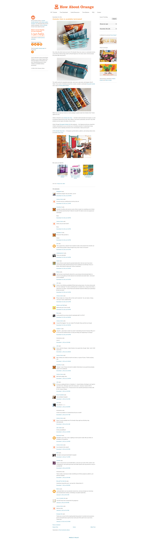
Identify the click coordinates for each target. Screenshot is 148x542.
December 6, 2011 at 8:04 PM (63, 468)
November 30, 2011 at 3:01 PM (63, 249)
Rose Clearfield (60, 394)
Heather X (58, 328)
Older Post (93, 527)
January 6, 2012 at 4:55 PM (62, 502)
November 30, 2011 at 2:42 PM (63, 229)
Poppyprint (58, 191)
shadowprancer (60, 253)
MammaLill (59, 435)
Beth (57, 452)
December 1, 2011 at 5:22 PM (63, 399)
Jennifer (58, 460)
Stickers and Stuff (60, 305)
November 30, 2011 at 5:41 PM (63, 301)
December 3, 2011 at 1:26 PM (63, 441)
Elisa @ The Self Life (61, 481)
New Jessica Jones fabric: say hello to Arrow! (75, 177)
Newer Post (55, 527)
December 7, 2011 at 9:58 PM (63, 485)
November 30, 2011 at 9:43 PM (63, 334)
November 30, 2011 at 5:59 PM (63, 325)
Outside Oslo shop (68, 117)
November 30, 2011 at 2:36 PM (63, 217)
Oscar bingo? (113, 35)
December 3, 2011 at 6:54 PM (63, 449)
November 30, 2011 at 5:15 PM (63, 292)
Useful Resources (75, 12)
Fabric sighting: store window (62, 176)
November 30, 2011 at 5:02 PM (63, 279)
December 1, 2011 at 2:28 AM (63, 342)
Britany (58, 272)
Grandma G (59, 207)
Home (74, 527)
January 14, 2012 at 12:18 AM (63, 521)
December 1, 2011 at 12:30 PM (63, 378)
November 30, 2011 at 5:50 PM (63, 309)
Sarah (57, 261)
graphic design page (40, 48)
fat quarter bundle (91, 84)
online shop (60, 132)
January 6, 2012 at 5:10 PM (62, 510)
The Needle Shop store (59, 131)
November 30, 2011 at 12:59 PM (63, 195)
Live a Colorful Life (60, 498)
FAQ (93, 12)
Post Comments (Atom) (64, 530)
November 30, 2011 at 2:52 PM (63, 240)
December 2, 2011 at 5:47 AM (63, 414)
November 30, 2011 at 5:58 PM (63, 317)
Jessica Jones (59, 199)
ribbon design (108, 80)
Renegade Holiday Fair (65, 124)
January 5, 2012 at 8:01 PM (62, 494)
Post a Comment (56, 524)
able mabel (59, 427)
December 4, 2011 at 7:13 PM (63, 457)
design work (59, 183)
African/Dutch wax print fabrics (88, 176)
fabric (64, 183)
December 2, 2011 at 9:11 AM (63, 424)
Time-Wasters (85, 12)
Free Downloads (64, 12)
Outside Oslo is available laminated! (67, 19)
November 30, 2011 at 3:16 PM (63, 257)
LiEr (57, 283)
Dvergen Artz (59, 514)
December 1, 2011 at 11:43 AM (63, 370)
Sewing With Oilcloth (64, 85)
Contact (99, 12)
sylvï (57, 402)
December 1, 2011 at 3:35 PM (63, 391)
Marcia (58, 489)
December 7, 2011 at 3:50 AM (63, 477)
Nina (57, 313)
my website (44, 25)
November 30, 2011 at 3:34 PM (63, 268)
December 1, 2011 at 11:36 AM (63, 361)
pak (57, 243)
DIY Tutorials (54, 12)
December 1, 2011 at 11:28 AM (63, 351)
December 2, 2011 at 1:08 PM (63, 432)
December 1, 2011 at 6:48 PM (63, 406)
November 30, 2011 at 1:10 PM (63, 203)
